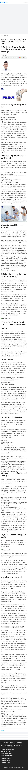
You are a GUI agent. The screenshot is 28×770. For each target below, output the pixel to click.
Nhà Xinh (4, 2)
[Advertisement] (14, 19)
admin (2, 730)
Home (2, 35)
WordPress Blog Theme (15, 767)
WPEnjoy (22, 767)
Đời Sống (6, 35)
